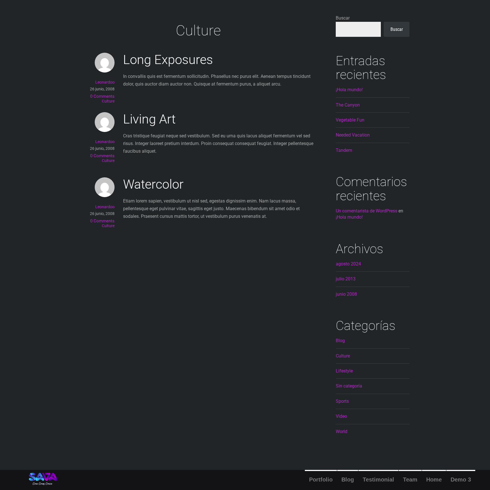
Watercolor (153, 184)
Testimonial (378, 479)
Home (434, 479)
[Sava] (43, 482)
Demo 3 (461, 479)
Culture (108, 101)
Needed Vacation (353, 135)
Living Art (149, 119)
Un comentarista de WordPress (366, 211)
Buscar (343, 18)
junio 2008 (346, 294)
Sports (342, 401)
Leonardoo (105, 82)
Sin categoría (349, 386)
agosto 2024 (348, 264)
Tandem (344, 150)
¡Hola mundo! (349, 89)
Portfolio (321, 479)
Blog (347, 479)
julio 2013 (346, 279)
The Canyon (348, 105)
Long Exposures (168, 59)
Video (341, 416)
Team (410, 479)
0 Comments (102, 96)
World (341, 431)
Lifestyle (344, 371)
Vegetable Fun (350, 120)
